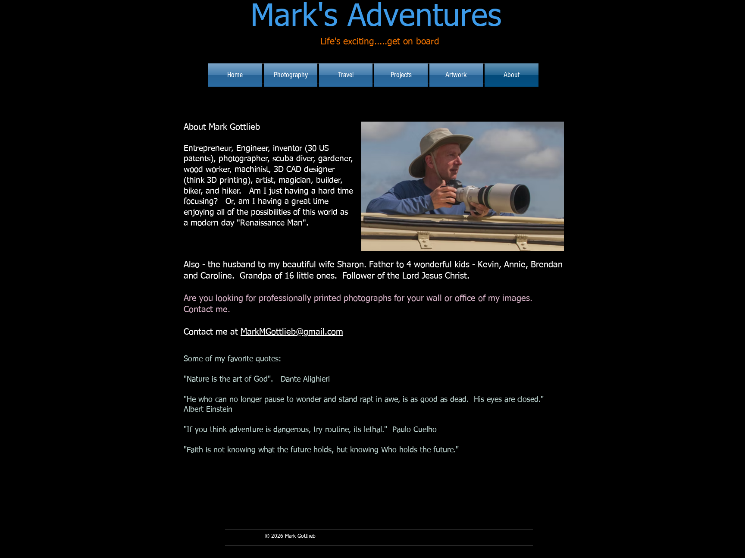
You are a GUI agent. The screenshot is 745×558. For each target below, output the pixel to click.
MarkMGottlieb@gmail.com (292, 332)
